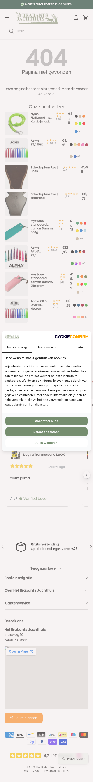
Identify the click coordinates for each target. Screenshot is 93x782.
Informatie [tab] (76, 347)
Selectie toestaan (46, 432)
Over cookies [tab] (46, 347)
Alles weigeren (46, 442)
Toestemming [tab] (17, 347)
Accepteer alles (46, 421)
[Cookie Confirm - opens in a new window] (71, 336)
